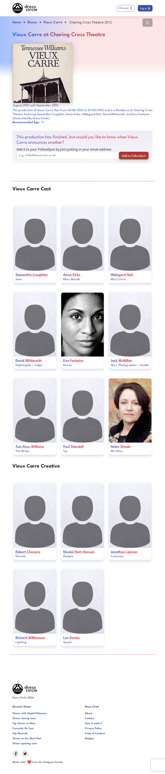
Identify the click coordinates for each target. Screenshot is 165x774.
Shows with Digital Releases (29, 713)
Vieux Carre (52, 22)
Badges (89, 738)
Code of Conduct (95, 733)
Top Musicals (20, 733)
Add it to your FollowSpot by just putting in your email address (63, 149)
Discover (124, 8)
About (88, 713)
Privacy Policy (93, 728)
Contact (89, 718)
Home (16, 22)
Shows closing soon (24, 718)
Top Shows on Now (23, 723)
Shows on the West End (26, 738)
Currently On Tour (23, 728)
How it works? (93, 723)
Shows (32, 22)
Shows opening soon (24, 743)
